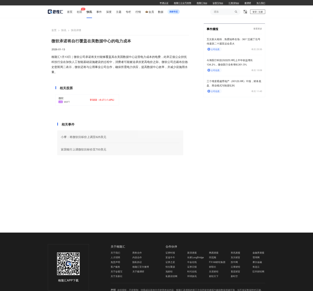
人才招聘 (115, 257)
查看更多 (257, 28)
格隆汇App (202, 2)
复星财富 (235, 271)
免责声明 (115, 262)
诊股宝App (218, 2)
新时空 (234, 276)
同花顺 (212, 257)
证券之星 (170, 262)
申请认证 (164, 2)
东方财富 (235, 257)
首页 (54, 30)
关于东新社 (116, 276)
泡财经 (169, 271)
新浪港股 (192, 252)
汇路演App (234, 2)
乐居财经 (213, 271)
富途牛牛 (170, 257)
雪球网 (256, 257)
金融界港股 (258, 252)
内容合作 (137, 257)
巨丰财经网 (258, 271)
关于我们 (115, 252)
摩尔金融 (257, 262)
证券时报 (170, 252)
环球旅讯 (192, 276)
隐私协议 (137, 262)
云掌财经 (235, 266)
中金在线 (192, 262)
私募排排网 (171, 276)
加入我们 (260, 2)
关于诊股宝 (116, 271)
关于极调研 (138, 271)
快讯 (63, 30)
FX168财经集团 (217, 262)
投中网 (234, 262)
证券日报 (192, 266)
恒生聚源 (170, 266)
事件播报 (212, 29)
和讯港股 (235, 252)
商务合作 (137, 252)
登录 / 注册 (258, 11)
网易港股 (213, 252)
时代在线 (192, 271)
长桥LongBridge (195, 257)
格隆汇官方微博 (140, 266)
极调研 (248, 2)
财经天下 (213, 276)
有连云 (256, 266)
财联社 (212, 266)
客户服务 (115, 266)
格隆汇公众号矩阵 (182, 2)
